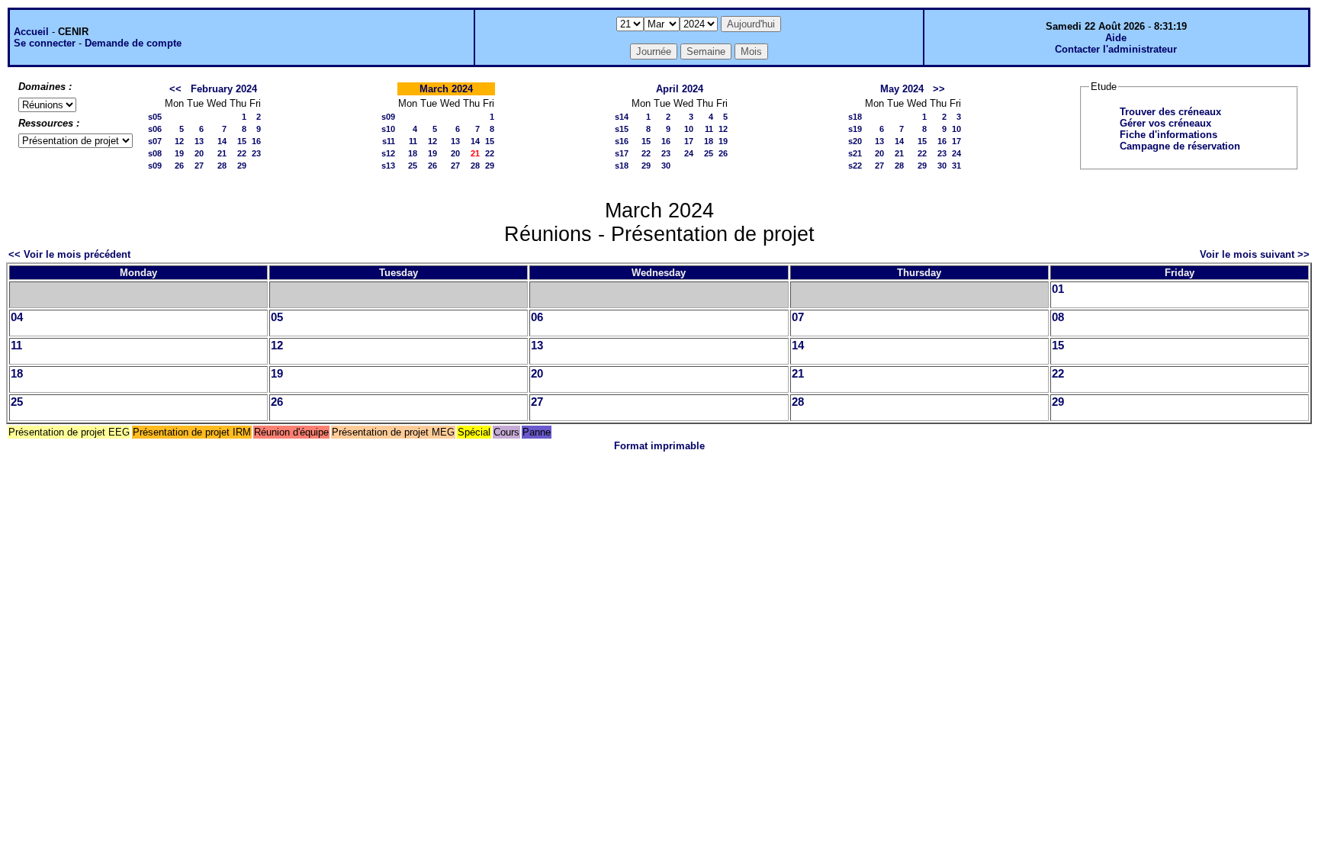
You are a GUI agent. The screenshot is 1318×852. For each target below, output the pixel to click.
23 (256, 153)
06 (537, 317)
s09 (155, 165)
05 (277, 317)
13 (199, 141)
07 (798, 317)
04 (17, 317)
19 (179, 153)
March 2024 (446, 89)
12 (179, 141)
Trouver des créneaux (1170, 111)
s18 (621, 165)
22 (241, 153)
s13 (388, 165)
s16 (621, 141)
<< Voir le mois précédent (69, 254)
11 (413, 141)
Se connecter (45, 43)
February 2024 (224, 89)
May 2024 (902, 89)
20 (199, 153)
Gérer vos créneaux (1165, 123)
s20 (855, 141)
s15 (621, 128)
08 (1058, 317)
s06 (155, 128)
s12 (388, 153)
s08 (155, 153)
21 (222, 153)
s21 (855, 153)
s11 (388, 141)
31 (956, 165)
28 (222, 165)
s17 (621, 153)
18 (412, 153)
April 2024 (679, 89)
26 (179, 165)
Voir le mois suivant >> (1255, 254)
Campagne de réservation (1180, 146)
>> (939, 89)
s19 (855, 128)
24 (688, 153)
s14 (621, 116)
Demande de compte (133, 43)
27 (199, 165)
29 (241, 165)
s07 (155, 141)
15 (241, 141)
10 (688, 128)
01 (1058, 289)
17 (688, 141)
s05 (155, 116)
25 (412, 165)
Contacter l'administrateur (1116, 49)
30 (665, 165)
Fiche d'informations (1168, 134)
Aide (1116, 37)
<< (175, 89)
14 (222, 141)
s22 (855, 165)
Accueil (31, 31)
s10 (388, 128)
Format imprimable (659, 446)
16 (256, 141)
